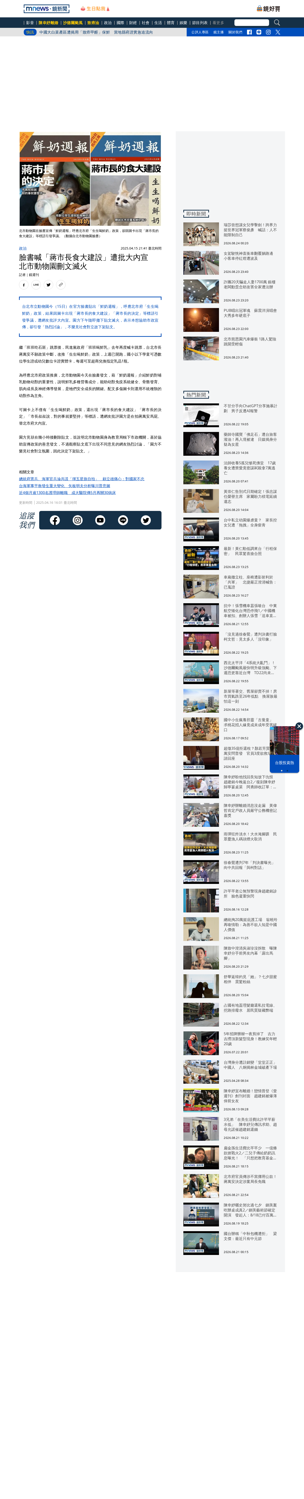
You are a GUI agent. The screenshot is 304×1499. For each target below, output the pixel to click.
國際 (120, 22)
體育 (171, 22)
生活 (158, 22)
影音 (30, 22)
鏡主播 (219, 32)
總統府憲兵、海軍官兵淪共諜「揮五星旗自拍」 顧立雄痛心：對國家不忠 (81, 478)
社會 (146, 22)
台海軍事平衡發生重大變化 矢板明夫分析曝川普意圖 (64, 485)
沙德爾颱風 (73, 22)
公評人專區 (200, 32)
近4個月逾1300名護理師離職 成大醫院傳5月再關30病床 (67, 492)
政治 (108, 22)
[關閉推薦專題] (299, 726)
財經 (133, 22)
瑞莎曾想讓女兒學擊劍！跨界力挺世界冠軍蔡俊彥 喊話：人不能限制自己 (104, 32)
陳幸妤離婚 (48, 22)
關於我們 (235, 32)
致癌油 (93, 22)
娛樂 (183, 22)
